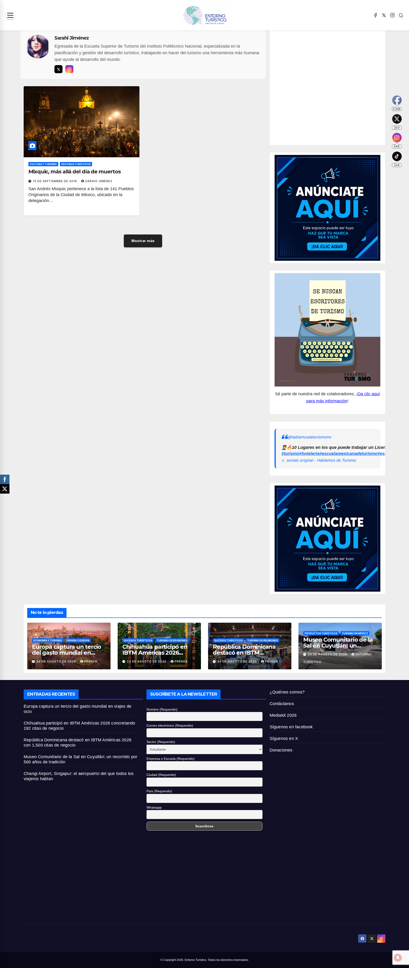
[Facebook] (375, 15)
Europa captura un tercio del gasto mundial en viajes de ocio (66, 652)
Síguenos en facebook (291, 727)
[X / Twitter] (384, 15)
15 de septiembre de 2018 (55, 181)
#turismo (290, 453)
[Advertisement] (328, 86)
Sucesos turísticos (138, 640)
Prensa (90, 661)
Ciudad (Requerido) (161, 775)
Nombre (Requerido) (162, 709)
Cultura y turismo (43, 164)
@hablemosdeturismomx (309, 437)
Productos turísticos (321, 633)
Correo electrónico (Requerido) (170, 725)
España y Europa (78, 640)
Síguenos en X (284, 738)
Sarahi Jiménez (98, 181)
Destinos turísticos (76, 164)
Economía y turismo (47, 640)
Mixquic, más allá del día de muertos (74, 171)
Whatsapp (154, 807)
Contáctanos (282, 703)
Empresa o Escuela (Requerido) (171, 759)
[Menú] (10, 15)
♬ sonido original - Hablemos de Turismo (318, 460)
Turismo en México (355, 633)
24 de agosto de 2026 (56, 661)
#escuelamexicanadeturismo (349, 453)
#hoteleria (309, 453)
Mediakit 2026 (283, 715)
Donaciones (281, 750)
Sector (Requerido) (161, 742)
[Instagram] (392, 15)
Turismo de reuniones (172, 640)
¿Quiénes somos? (287, 692)
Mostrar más (143, 241)
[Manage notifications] (398, 957)
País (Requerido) (159, 791)
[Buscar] (401, 15)
